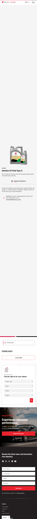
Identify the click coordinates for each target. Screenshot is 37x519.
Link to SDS (18, 357)
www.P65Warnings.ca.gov (13, 199)
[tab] (18, 342)
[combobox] (6, 517)
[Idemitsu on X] (9, 461)
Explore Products (18, 433)
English (5, 517)
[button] (33, 2)
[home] (9, 2)
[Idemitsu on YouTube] (15, 461)
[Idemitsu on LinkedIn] (12, 461)
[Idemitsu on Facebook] (3, 461)
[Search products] (31, 400)
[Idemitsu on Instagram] (6, 461)
